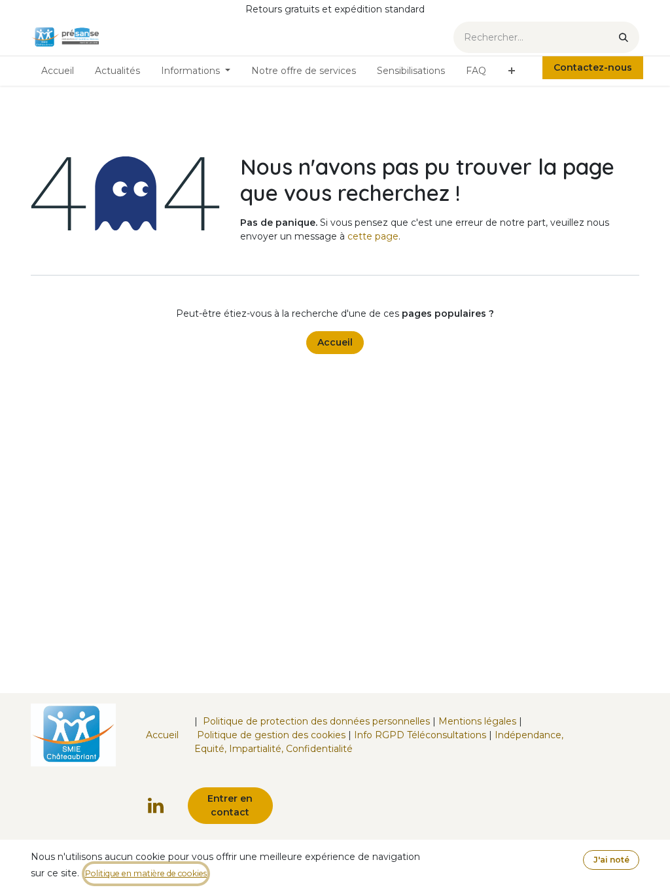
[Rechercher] (623, 37)
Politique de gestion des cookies (271, 735)
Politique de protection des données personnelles (316, 721)
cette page (372, 236)
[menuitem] (57, 71)
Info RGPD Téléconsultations (420, 735)
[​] (155, 805)
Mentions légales (477, 721)
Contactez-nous (593, 67)
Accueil (335, 342)
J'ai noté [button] (611, 860)
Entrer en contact (230, 805)
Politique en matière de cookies (146, 873)
